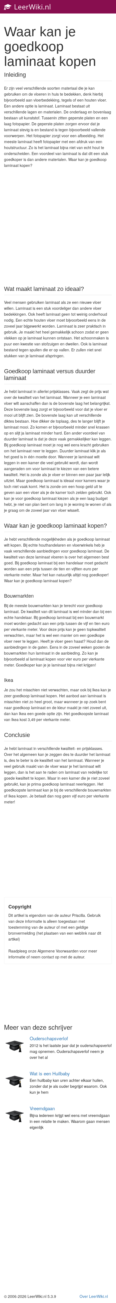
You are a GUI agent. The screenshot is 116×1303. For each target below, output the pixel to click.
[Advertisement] (58, 226)
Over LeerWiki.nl (94, 1296)
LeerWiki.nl (31, 7)
